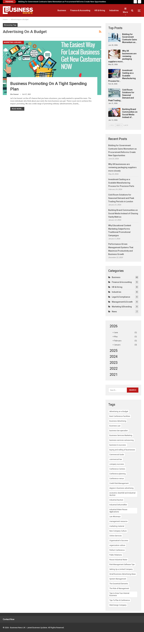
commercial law (115, 459)
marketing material (116, 526)
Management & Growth (122, 302)
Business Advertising (117, 421)
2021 (114, 375)
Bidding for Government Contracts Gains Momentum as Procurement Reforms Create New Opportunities (62, 2)
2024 (114, 357)
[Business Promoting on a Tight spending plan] (52, 68)
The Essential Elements (118, 584)
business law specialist (118, 431)
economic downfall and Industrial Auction (122, 494)
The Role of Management (119, 588)
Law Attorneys (115, 517)
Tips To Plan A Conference (119, 600)
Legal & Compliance (121, 297)
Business (62, 10)
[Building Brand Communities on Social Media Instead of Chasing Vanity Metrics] (114, 112)
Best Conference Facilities (119, 416)
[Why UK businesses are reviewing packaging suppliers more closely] (114, 54)
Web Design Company (117, 605)
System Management (117, 579)
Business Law (114, 426)
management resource (118, 521)
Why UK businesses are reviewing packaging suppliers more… (122, 56)
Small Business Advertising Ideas (122, 574)
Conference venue (116, 479)
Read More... (17, 109)
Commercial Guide (116, 455)
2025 (114, 351)
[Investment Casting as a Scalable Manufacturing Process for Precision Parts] (114, 73)
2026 (114, 326)
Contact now (8, 619)
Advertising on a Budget (118, 411)
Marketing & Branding (13, 42)
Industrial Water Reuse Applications (118, 511)
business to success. (117, 445)
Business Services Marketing (120, 435)
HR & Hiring (99, 10)
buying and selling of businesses (122, 450)
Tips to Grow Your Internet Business (119, 594)
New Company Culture (118, 531)
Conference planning (117, 474)
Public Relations (115, 555)
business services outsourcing (121, 440)
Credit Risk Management (119, 483)
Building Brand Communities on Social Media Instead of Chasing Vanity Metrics (123, 213)
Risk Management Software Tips (122, 564)
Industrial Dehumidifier (118, 505)
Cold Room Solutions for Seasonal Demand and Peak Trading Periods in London (121, 198)
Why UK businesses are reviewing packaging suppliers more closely (122, 167)
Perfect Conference (117, 550)
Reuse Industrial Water (118, 560)
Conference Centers (117, 469)
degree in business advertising (121, 488)
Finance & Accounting (80, 10)
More (125, 12)
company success (116, 464)
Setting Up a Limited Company (121, 569)
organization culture (117, 545)
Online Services (115, 536)
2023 (114, 363)
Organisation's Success (118, 541)
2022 (114, 369)
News (114, 311)
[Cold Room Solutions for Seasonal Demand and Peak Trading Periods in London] (114, 93)
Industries (114, 10)
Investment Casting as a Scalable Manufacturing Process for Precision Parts (121, 182)
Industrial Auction (116, 500)
